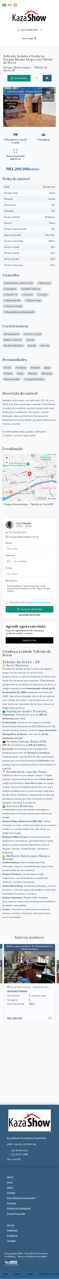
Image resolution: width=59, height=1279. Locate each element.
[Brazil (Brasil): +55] (9, 561)
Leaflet (53, 499)
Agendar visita (29, 640)
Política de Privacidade (38, 602)
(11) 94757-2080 (19, 1154)
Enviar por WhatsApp (31, 609)
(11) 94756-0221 (29, 30)
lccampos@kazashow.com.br (24, 537)
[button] (6, 458)
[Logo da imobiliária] (29, 1120)
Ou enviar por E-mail (29, 614)
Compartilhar (20, 78)
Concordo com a (29, 602)
